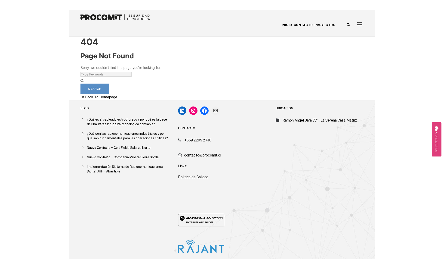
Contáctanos (436, 142)
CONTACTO (303, 25)
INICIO (287, 25)
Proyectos (325, 25)
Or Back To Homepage (98, 97)
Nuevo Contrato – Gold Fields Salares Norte (119, 148)
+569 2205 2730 (197, 140)
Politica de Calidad (193, 177)
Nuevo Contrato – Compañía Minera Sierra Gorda (123, 157)
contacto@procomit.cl (202, 155)
